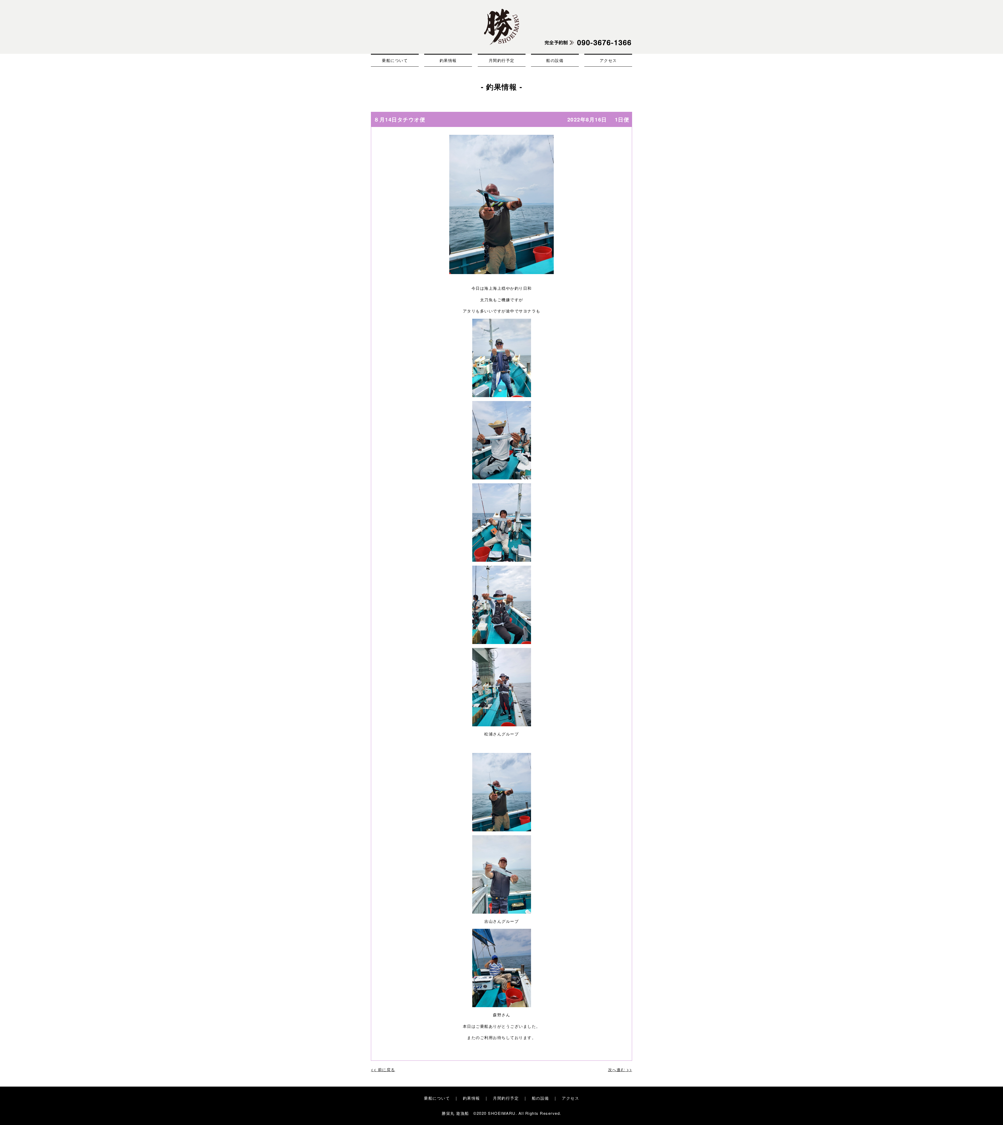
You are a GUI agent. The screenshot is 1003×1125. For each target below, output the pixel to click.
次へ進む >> (620, 1069)
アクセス (608, 60)
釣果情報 (448, 60)
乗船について (395, 60)
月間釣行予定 (502, 60)
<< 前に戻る (383, 1069)
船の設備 (554, 60)
